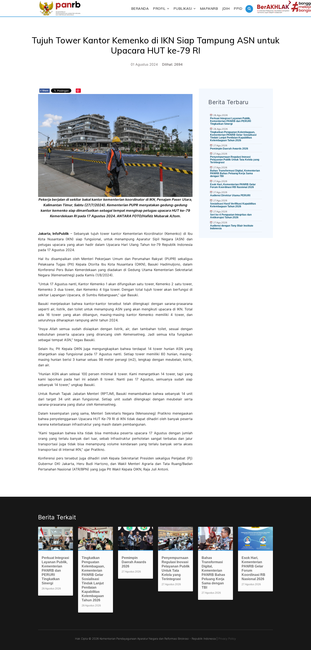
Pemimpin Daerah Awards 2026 (229, 148)
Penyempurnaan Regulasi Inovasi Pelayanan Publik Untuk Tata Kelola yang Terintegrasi (234, 159)
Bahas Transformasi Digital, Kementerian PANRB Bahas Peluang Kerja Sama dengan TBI (235, 173)
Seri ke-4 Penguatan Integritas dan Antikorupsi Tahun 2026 (231, 216)
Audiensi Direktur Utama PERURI (230, 195)
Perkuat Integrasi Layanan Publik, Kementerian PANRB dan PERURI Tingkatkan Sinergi (230, 121)
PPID (238, 8)
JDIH (226, 8)
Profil (159, 8)
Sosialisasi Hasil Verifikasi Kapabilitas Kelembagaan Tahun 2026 (233, 205)
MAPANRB (209, 8)
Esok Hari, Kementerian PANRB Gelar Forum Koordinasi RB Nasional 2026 (233, 186)
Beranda (140, 8)
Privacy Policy (227, 638)
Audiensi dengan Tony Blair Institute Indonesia (231, 227)
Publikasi (182, 8)
